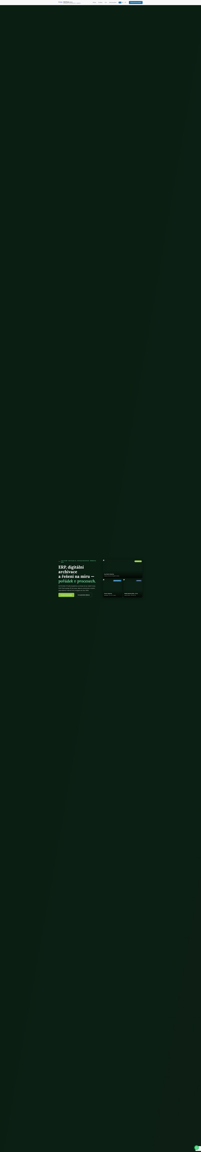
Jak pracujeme (112, 2)
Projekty (100, 2)
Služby (94, 2)
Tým (106, 2)
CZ (120, 2)
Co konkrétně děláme (84, 595)
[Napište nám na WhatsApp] (196, 1147)
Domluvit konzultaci (135, 2)
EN (122, 2)
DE (125, 2)
